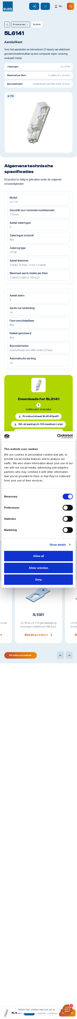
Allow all (38, 556)
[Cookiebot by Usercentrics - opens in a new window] (57, 436)
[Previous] (60, 655)
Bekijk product (36, 634)
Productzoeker (20, 655)
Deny (38, 579)
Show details (58, 544)
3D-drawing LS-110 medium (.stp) (40, 424)
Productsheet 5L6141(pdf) (41, 416)
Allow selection (38, 567)
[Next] (69, 655)
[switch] (68, 508)
